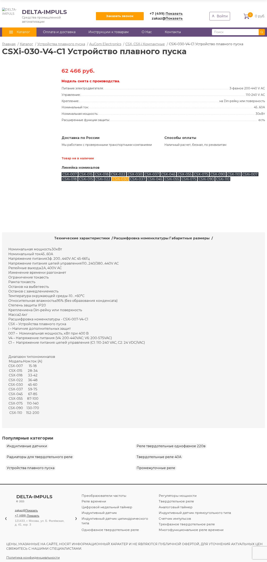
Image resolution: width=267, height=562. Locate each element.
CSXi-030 (120, 179)
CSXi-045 (154, 179)
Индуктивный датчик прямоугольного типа (195, 513)
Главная (9, 44)
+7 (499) (166, 14)
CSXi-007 (250, 174)
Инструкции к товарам (108, 32)
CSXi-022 (102, 179)
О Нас (147, 32)
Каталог (26, 44)
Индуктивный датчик (99, 513)
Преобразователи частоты (104, 496)
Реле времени (94, 501)
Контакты (173, 32)
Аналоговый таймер (176, 507)
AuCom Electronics (105, 44)
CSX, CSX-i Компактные (145, 44)
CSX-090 (217, 174)
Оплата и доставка (59, 32)
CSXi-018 (69, 179)
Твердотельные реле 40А (159, 457)
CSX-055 (185, 174)
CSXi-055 (172, 179)
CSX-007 (69, 174)
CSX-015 (86, 174)
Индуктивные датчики (27, 446)
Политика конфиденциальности (33, 558)
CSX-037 (152, 174)
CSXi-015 (86, 179)
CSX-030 (135, 174)
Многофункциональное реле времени (191, 530)
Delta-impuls (34, 499)
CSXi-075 (188, 179)
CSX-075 (201, 174)
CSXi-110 (222, 179)
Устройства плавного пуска (61, 44)
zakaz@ (167, 18)
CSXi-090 (206, 179)
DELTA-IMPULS (34, 16)
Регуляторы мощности (177, 496)
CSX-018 (102, 174)
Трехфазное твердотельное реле (187, 524)
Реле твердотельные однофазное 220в (171, 446)
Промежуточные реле (156, 468)
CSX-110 (233, 174)
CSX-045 (168, 174)
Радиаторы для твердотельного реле (40, 457)
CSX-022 (118, 174)
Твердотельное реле (176, 501)
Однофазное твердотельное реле (110, 530)
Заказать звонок (120, 16)
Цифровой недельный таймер (107, 507)
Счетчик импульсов (175, 519)
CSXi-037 (137, 179)
